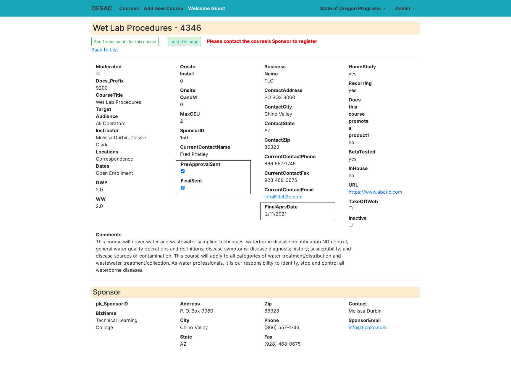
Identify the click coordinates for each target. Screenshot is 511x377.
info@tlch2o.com (283, 197)
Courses (129, 8)
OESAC (101, 8)
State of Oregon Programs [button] (351, 8)
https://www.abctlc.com (375, 192)
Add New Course (163, 8)
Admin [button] (403, 8)
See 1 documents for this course (125, 41)
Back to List (104, 50)
